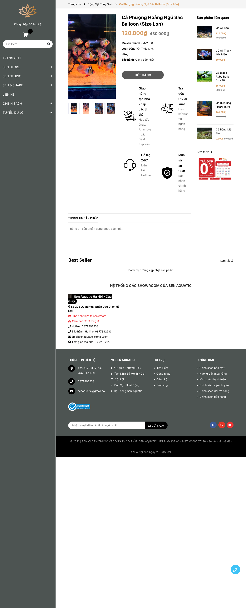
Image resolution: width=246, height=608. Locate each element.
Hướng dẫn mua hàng (213, 373)
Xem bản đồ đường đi (85, 321)
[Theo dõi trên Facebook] (213, 425)
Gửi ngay (158, 425)
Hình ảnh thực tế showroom (89, 315)
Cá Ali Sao (222, 27)
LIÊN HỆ (9, 94)
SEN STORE (11, 67)
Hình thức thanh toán (212, 379)
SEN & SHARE (13, 85)
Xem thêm (203, 152)
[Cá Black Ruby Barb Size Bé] (204, 76)
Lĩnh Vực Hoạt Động (126, 385)
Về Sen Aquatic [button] (123, 360)
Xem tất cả (227, 260)
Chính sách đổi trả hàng (214, 391)
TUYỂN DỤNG (13, 112)
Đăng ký (36, 24)
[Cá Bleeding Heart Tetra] (204, 108)
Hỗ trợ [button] (159, 360)
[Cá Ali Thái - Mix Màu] (204, 54)
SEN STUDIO (12, 76)
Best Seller (80, 260)
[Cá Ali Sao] (204, 31)
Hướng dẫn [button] (205, 360)
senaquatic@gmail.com (91, 393)
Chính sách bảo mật (211, 367)
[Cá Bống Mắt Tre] (204, 132)
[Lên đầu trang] (235, 556)
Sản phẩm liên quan (213, 18)
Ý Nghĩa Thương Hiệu (127, 367)
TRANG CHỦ (12, 58)
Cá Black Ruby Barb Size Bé (222, 76)
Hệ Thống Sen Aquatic (128, 391)
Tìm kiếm (162, 367)
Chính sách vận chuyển (214, 385)
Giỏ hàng (162, 385)
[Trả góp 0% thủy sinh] (215, 168)
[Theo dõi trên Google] (221, 425)
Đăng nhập (21, 24)
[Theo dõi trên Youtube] (230, 425)
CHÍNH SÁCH (12, 103)
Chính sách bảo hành (212, 396)
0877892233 (86, 381)
